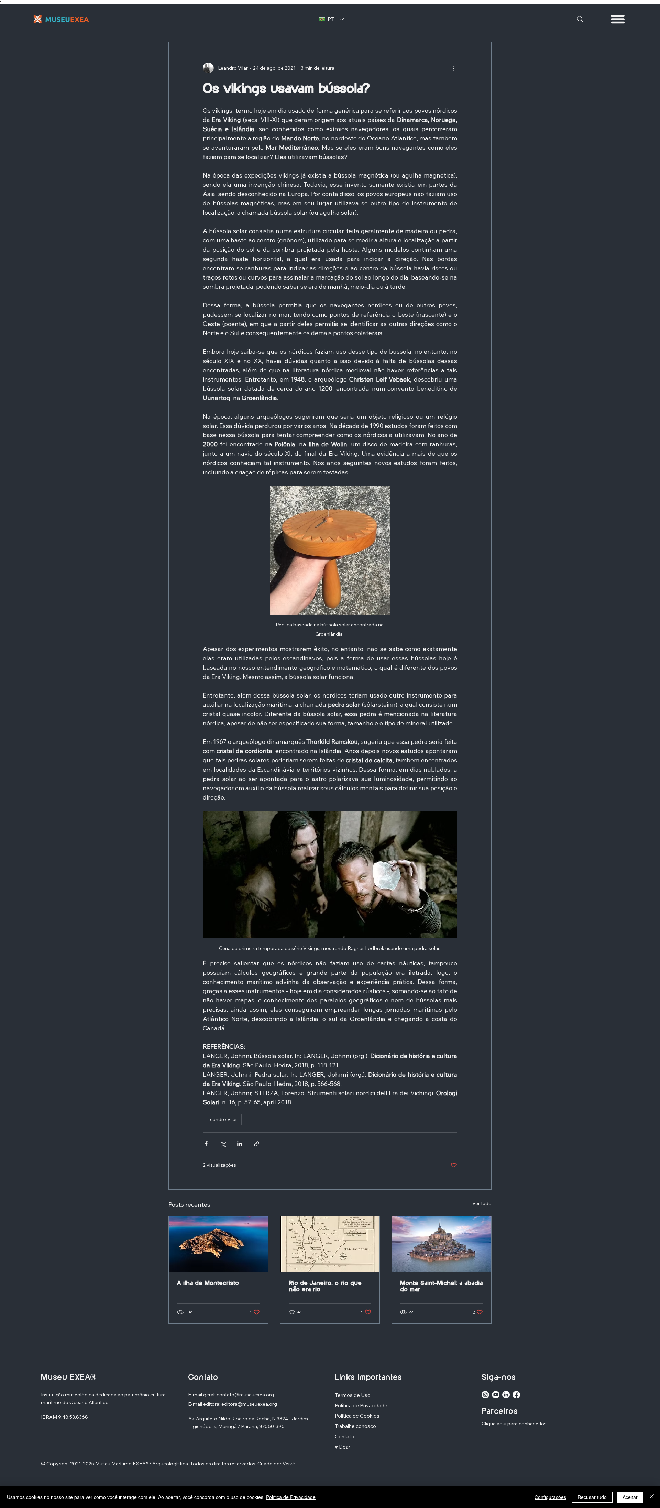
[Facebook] (516, 1394)
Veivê (289, 1464)
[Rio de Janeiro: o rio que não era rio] (330, 1244)
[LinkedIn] (506, 1394)
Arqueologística (170, 1464)
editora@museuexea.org (249, 1404)
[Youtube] (495, 1394)
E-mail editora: (204, 1404)
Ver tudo (482, 1203)
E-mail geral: (202, 1395)
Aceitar (630, 1497)
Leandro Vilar (222, 1119)
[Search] (580, 19)
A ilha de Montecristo (208, 1283)
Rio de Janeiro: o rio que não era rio (325, 1286)
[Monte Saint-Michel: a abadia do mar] (441, 1244)
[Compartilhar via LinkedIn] (239, 1144)
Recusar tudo (592, 1497)
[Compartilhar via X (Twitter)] (223, 1144)
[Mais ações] (453, 68)
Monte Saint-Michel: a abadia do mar (441, 1286)
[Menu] (618, 19)
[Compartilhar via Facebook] (206, 1144)
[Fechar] (652, 1497)
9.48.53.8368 (73, 1417)
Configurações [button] (550, 1497)
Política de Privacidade (291, 1497)
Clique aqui (494, 1423)
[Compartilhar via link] (256, 1144)
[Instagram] (485, 1394)
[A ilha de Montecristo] (218, 1244)
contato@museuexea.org (245, 1395)
